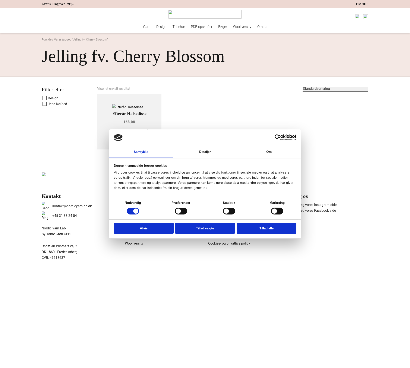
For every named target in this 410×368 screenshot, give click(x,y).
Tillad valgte (205, 228)
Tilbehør (179, 27)
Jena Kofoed (57, 104)
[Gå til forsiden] (205, 14)
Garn (146, 27)
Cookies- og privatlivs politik (229, 243)
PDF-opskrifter (201, 27)
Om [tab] (269, 152)
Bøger (222, 27)
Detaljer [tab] (205, 152)
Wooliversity (242, 27)
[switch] (181, 211)
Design (161, 27)
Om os (262, 27)
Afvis (144, 228)
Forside (46, 39)
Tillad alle (266, 228)
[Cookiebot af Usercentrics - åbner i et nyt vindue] (277, 137)
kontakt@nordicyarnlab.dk (72, 206)
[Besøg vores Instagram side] (314, 205)
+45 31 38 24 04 (64, 216)
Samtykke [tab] (141, 152)
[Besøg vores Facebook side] (313, 211)
